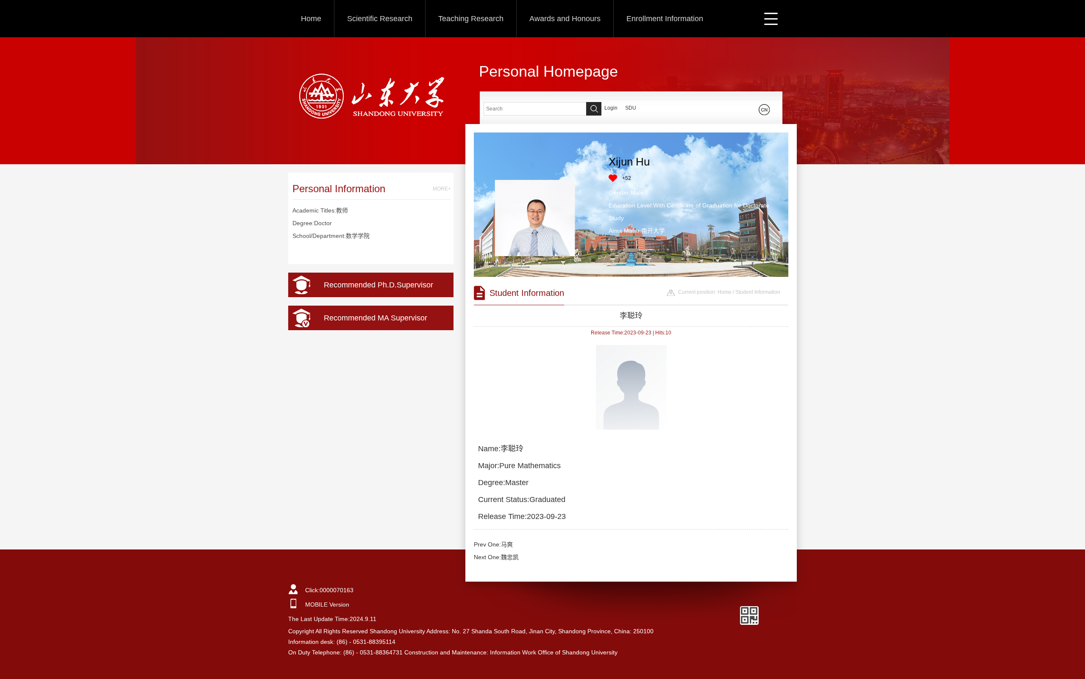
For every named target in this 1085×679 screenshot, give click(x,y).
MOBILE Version (327, 604)
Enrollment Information (664, 18)
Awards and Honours (565, 18)
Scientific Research (379, 18)
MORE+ (442, 189)
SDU (630, 108)
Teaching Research (471, 18)
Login (611, 108)
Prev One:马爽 (493, 544)
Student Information (757, 292)
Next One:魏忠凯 (496, 557)
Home (311, 18)
